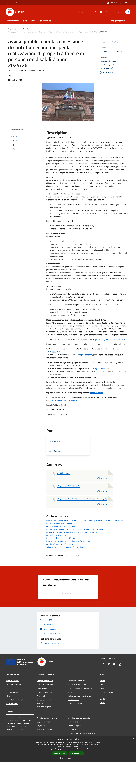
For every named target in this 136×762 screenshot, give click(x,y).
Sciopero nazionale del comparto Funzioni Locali (65, 547)
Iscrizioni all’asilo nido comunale (59, 523)
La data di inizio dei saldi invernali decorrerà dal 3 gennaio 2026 (71, 532)
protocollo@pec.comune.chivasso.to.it (110, 339)
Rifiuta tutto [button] (77, 753)
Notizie (102, 680)
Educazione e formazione (77, 680)
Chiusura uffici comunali (56, 535)
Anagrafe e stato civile (45, 680)
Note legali (72, 729)
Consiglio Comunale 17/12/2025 (59, 544)
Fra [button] (126, 3)
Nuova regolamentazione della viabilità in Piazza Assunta (69, 541)
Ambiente (71, 692)
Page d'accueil (13, 29)
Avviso (52, 281)
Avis (33, 29)
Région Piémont (11, 2)
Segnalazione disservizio (46, 721)
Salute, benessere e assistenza (79, 696)
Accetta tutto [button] (59, 753)
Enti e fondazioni (12, 692)
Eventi (102, 702)
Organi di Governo (12, 680)
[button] (68, 758)
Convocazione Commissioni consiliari (61, 526)
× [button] (133, 738)
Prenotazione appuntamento (47, 718)
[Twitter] (95, 11)
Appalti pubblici (42, 696)
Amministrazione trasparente (79, 718)
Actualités (25, 29)
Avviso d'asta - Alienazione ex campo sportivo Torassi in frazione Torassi (75, 529)
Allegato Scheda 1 (57, 351)
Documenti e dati (12, 703)
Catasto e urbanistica (44, 700)
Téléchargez (102, 478)
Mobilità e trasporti (44, 706)
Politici (8, 696)
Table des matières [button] (17, 129)
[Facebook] (89, 11)
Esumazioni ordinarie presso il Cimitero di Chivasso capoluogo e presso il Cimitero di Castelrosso (84, 520)
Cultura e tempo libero (45, 684)
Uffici (7, 688)
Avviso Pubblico (96, 392)
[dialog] (68, 749)
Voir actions (114, 42)
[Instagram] (105, 11)
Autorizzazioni (73, 699)
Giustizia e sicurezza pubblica (78, 684)
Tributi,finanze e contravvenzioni (80, 688)
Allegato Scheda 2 (100, 368)
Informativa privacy (75, 725)
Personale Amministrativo (15, 700)
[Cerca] (127, 11)
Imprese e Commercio (44, 692)
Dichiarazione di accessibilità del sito (81, 733)
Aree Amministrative (13, 684)
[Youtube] (100, 11)
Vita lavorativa (42, 688)
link (88, 749)
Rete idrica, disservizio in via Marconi (61, 538)
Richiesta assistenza (44, 729)
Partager (103, 42)
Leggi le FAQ (41, 725)
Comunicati (104, 684)
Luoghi (102, 699)
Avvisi (102, 688)
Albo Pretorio (73, 721)
